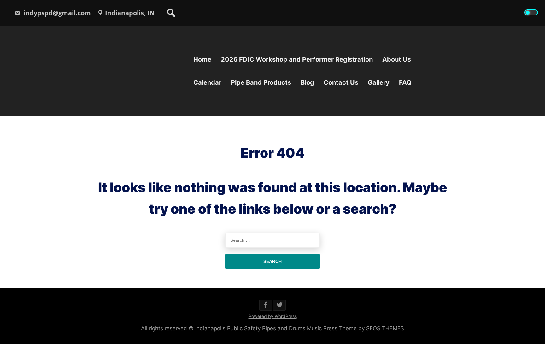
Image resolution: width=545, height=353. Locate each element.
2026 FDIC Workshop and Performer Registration (297, 59)
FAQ (405, 82)
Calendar (207, 82)
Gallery (379, 82)
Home (202, 59)
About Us (396, 59)
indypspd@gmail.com (56, 13)
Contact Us (341, 82)
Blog (307, 82)
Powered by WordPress (273, 316)
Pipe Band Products (261, 82)
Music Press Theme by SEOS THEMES (355, 328)
